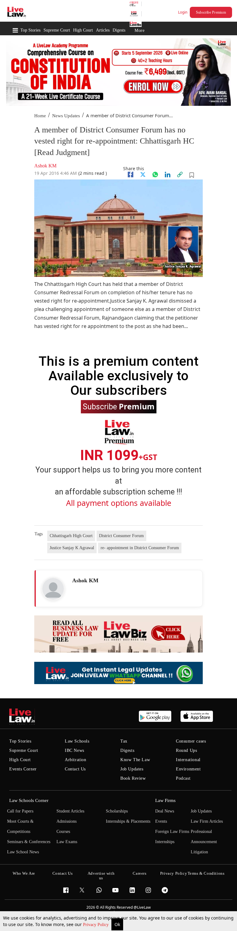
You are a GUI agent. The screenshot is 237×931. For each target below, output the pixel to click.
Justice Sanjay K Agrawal (72, 547)
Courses (63, 831)
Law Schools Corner (28, 800)
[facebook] (130, 174)
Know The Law (135, 759)
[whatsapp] (155, 174)
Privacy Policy (96, 924)
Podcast (183, 778)
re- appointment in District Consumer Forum (140, 547)
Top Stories (30, 30)
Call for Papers (20, 811)
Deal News (164, 811)
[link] (180, 174)
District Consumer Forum (121, 535)
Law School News (23, 852)
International (188, 759)
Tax (123, 741)
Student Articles (70, 811)
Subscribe (119, 406)
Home (40, 115)
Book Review (133, 778)
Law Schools (77, 741)
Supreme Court (57, 30)
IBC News (74, 750)
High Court (83, 30)
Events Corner (23, 769)
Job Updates (131, 769)
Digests (119, 30)
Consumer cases (191, 741)
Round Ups (186, 750)
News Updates (66, 115)
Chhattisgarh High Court (71, 535)
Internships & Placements (128, 821)
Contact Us (75, 769)
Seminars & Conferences (28, 841)
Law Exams (66, 841)
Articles (103, 30)
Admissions (66, 821)
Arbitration (75, 759)
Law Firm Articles (207, 821)
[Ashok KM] (53, 589)
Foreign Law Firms (172, 831)
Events (161, 821)
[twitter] (143, 174)
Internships (164, 841)
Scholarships (117, 811)
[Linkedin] (167, 174)
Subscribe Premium (211, 12)
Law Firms (165, 800)
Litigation (199, 852)
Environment (188, 769)
